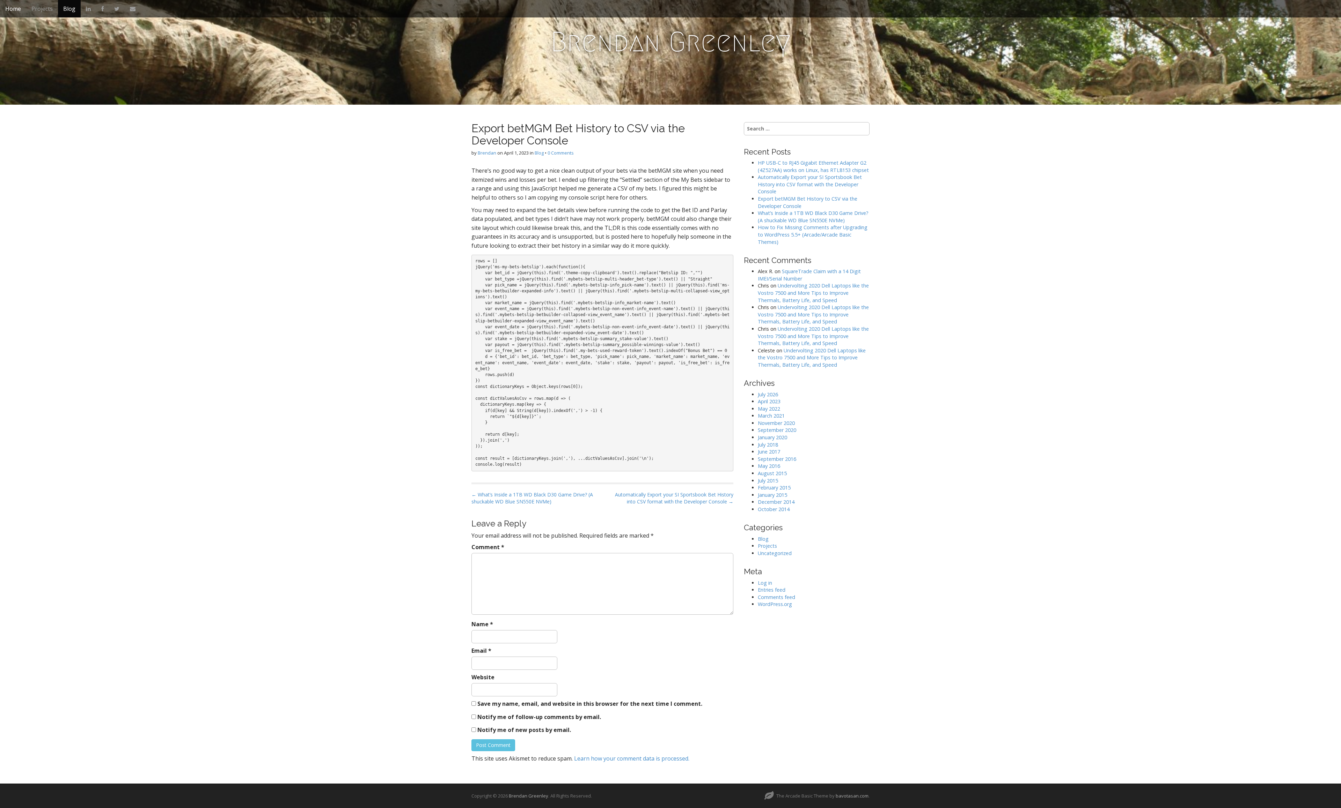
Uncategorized (775, 553)
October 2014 (774, 509)
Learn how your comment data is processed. (631, 758)
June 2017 (769, 451)
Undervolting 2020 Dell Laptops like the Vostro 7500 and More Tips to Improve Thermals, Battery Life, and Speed (813, 292)
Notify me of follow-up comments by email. (539, 717)
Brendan (487, 153)
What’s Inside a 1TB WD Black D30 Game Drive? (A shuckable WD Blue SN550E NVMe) (813, 217)
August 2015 (772, 473)
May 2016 (769, 466)
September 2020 (777, 430)
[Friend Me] (102, 8)
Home (13, 9)
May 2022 (769, 408)
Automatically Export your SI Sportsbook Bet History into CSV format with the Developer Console (810, 184)
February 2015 (774, 487)
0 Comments (561, 153)
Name (482, 624)
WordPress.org (775, 604)
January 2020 (772, 437)
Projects (42, 9)
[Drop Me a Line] (133, 8)
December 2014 (776, 502)
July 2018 (768, 444)
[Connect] (88, 8)
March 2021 (771, 415)
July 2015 (768, 480)
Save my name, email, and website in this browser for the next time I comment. (589, 704)
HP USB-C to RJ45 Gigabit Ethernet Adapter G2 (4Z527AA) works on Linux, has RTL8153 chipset (813, 166)
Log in (765, 582)
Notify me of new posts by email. (524, 730)
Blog (69, 9)
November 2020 (776, 423)
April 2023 (769, 401)
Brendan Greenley (671, 42)
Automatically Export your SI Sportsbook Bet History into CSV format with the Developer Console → (674, 498)
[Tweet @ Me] (117, 8)
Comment (487, 547)
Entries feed (771, 589)
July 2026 (768, 394)
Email (481, 650)
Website (482, 677)
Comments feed (776, 597)
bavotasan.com (852, 796)
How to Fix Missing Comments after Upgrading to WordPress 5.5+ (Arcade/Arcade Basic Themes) (812, 234)
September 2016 (777, 459)
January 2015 (772, 495)
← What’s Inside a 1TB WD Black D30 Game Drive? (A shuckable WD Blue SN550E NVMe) (532, 498)
